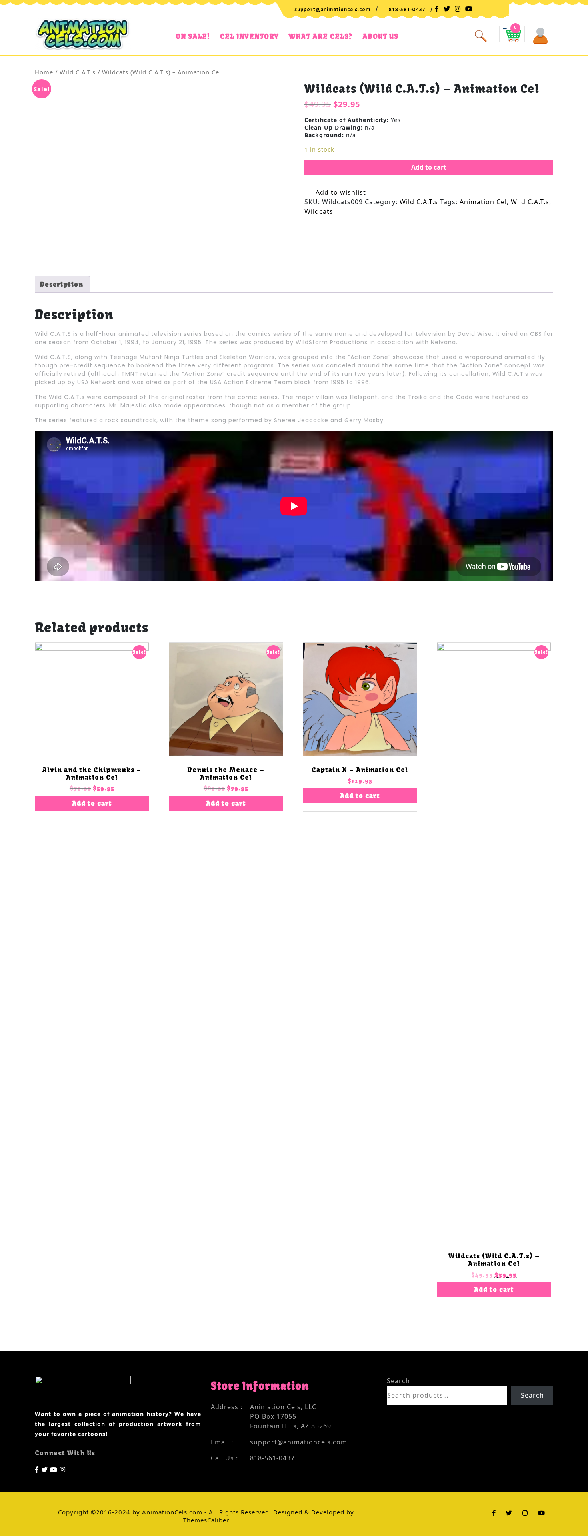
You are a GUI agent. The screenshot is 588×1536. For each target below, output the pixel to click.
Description (61, 284)
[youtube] (54, 1468)
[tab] (61, 284)
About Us (380, 36)
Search (398, 1380)
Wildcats (318, 211)
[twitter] (44, 1468)
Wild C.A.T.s (78, 72)
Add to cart (428, 167)
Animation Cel (483, 201)
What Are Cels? (320, 36)
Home (44, 72)
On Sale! (193, 36)
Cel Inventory (249, 36)
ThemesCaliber (206, 1520)
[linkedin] (63, 1468)
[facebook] (37, 1468)
